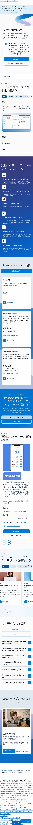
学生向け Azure (11, 797)
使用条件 (11, 824)
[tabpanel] (16, 126)
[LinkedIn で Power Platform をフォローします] (20, 780)
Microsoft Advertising (14, 802)
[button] (16, 77)
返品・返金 (27, 787)
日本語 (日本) (4, 816)
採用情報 (26, 810)
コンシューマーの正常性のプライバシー (12, 820)
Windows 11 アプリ (8, 785)
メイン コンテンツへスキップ (9, 1)
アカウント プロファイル (21, 785)
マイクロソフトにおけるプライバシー (17, 812)
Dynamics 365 (25, 800)
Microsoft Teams (4, 804)
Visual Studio (19, 810)
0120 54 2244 (19, 752)
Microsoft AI (3, 800)
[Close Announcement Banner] (29, 6)
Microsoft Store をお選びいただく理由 (16, 789)
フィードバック (25, 821)
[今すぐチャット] (13, 822)
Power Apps (23, 522)
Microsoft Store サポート (17, 787)
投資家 (30, 812)
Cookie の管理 (4, 824)
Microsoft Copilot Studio (13, 526)
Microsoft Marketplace (13, 808)
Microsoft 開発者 (14, 804)
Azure (18, 800)
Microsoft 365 (4, 802)
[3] (2, 768)
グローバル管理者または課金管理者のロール (13, 770)
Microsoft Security (12, 800)
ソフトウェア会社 (10, 810)
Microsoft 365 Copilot (26, 802)
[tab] (4, 96)
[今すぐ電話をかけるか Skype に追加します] (18, 822)
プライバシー (9, 822)
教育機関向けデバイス (12, 791)
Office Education (23, 793)
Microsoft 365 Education (12, 793)
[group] (16, 491)
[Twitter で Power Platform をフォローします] (24, 780)
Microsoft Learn (23, 804)
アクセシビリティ (5, 814)
